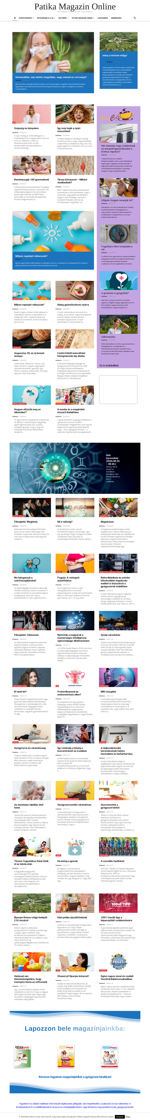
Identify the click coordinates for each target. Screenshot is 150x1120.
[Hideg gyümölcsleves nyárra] (75, 290)
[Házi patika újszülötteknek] (75, 903)
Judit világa (59, 516)
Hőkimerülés (108, 336)
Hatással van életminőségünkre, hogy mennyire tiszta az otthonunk (30, 979)
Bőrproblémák (17, 299)
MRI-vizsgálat (108, 691)
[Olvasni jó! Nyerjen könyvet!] (75, 962)
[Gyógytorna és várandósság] (31, 733)
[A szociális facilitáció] (118, 846)
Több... (128, 1117)
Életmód (63, 18)
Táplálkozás (17, 347)
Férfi (14, 572)
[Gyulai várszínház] (118, 620)
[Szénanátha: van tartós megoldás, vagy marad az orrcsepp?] (53, 52)
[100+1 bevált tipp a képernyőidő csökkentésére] (118, 903)
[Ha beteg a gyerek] (75, 846)
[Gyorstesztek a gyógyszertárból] (118, 790)
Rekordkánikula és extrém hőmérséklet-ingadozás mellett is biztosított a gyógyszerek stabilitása (115, 582)
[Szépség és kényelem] (31, 114)
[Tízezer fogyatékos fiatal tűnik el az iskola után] (31, 846)
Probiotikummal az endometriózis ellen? (69, 693)
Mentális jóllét (60, 174)
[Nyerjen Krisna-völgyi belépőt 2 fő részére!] (31, 903)
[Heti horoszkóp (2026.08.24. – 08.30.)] (55, 467)
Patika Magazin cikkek (63, 299)
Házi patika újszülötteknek (72, 917)
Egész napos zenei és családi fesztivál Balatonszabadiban (117, 977)
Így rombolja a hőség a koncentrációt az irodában (72, 749)
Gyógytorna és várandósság (30, 748)
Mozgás (58, 572)
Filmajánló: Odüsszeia (26, 635)
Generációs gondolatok (63, 403)
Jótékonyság (17, 174)
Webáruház (116, 18)
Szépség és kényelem (26, 128)
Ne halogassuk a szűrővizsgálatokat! (25, 579)
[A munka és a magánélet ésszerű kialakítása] (75, 395)
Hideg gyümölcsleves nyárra (73, 304)
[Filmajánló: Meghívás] (31, 507)
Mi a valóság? (65, 521)
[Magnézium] (118, 507)
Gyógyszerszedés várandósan (74, 804)
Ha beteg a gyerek (67, 861)
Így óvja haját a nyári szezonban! (68, 130)
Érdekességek (104, 686)
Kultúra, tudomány (18, 516)
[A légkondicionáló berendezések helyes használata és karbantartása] (118, 733)
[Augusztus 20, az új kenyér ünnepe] (31, 338)
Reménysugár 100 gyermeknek (31, 179)
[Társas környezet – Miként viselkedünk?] (75, 165)
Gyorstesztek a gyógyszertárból (110, 806)
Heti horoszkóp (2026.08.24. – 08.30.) (113, 459)
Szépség (58, 122)
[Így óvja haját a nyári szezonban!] (75, 114)
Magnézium (107, 521)
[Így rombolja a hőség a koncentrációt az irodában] (75, 733)
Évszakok (59, 347)
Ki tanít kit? (20, 691)
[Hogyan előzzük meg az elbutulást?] (31, 395)
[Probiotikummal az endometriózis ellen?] (75, 677)
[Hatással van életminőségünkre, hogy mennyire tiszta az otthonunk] (31, 962)
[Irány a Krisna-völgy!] (119, 41)
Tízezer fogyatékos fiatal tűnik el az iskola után (31, 862)
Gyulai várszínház (110, 635)
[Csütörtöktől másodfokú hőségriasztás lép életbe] (75, 338)
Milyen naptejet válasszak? (31, 256)
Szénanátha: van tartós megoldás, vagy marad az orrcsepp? (51, 77)
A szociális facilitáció (112, 861)
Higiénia (15, 970)
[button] (135, 18)
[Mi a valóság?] (75, 507)
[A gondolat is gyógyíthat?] (119, 280)
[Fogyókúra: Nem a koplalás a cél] (119, 233)
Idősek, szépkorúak (19, 403)
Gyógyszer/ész (25, 18)
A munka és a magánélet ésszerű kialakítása (71, 411)
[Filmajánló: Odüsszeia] (31, 620)
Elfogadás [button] (119, 1117)
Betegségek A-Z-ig (45, 18)
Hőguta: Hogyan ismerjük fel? (117, 200)
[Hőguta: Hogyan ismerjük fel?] (119, 187)
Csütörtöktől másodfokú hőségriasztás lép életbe (71, 354)
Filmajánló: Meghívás (26, 521)
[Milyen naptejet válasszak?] (53, 231)
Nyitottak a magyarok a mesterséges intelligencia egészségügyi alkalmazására (73, 638)
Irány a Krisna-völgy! (115, 55)
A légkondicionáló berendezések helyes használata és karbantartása (116, 751)
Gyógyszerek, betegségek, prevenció (111, 572)
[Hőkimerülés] (119, 324)
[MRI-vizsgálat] (118, 677)
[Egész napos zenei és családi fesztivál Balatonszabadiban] (118, 962)
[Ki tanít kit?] (31, 677)
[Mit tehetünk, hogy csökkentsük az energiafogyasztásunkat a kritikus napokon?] (119, 133)
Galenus (18, 80)
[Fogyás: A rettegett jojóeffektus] (75, 563)
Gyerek (58, 855)
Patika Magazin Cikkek (82, 18)
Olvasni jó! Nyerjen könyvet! (73, 976)
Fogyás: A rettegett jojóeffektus (68, 579)
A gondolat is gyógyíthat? (115, 293)
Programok (103, 629)
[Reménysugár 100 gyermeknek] (31, 165)
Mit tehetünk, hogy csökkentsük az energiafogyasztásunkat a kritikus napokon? (118, 148)
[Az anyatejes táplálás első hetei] (31, 790)
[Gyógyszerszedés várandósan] (75, 790)
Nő (14, 122)
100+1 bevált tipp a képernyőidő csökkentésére (116, 919)
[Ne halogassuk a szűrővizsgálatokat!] (31, 563)
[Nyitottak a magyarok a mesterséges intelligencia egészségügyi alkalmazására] (75, 620)
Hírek (57, 629)
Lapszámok (103, 18)
